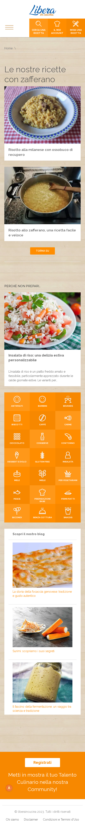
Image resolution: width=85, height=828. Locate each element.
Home (8, 48)
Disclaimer (31, 819)
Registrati (42, 762)
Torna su (42, 250)
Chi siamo (12, 819)
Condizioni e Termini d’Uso (61, 819)
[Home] (42, 10)
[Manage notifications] (9, 788)
